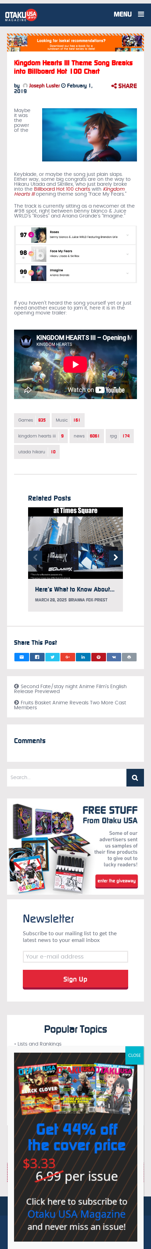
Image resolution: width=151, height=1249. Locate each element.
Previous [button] (35, 558)
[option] (75, 562)
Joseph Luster (44, 85)
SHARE (127, 86)
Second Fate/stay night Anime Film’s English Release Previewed (70, 689)
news (87, 436)
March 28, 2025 (51, 600)
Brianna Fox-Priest (87, 600)
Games (32, 420)
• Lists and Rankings (37, 1044)
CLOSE (134, 1055)
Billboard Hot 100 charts (62, 189)
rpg (120, 436)
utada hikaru (36, 451)
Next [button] (116, 558)
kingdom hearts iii (41, 436)
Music (68, 420)
